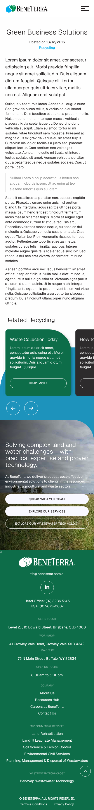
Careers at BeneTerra (47, 707)
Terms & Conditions (33, 804)
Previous (13, 408)
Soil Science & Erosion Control (47, 747)
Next (31, 408)
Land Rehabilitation (47, 734)
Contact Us (47, 714)
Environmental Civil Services (47, 754)
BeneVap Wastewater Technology (47, 781)
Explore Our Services (47, 511)
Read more (38, 383)
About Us (47, 693)
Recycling (47, 47)
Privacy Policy (64, 804)
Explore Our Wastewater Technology (47, 524)
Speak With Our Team (47, 499)
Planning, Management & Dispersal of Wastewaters (47, 761)
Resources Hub (47, 700)
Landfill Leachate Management (47, 741)
